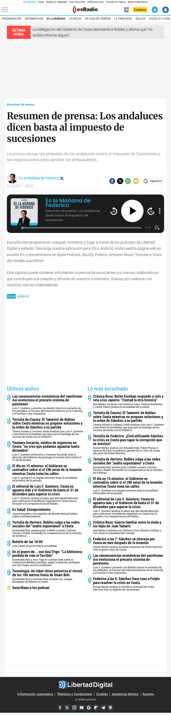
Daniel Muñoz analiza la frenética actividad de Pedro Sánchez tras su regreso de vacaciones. (126, 584)
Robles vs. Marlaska (56, 2)
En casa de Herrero (98, 18)
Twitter (67, 707)
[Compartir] (112, 181)
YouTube (81, 707)
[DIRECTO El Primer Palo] (155, 9)
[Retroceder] (113, 210)
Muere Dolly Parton (138, 2)
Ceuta (41, 2)
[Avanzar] (150, 210)
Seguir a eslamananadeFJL (62, 178)
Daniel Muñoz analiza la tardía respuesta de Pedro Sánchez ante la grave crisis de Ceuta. (127, 544)
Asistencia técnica (125, 694)
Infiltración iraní (95, 2)
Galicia (140, 18)
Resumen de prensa (20, 104)
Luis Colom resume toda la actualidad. (34, 543)
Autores (148, 694)
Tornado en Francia (116, 2)
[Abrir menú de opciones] (159, 211)
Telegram (103, 707)
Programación (11, 18)
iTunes (110, 707)
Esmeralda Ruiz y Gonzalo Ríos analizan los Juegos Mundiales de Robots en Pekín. (47, 576)
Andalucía (23, 296)
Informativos (34, 18)
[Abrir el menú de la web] (36, 9)
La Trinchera (123, 18)
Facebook (60, 707)
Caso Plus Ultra (77, 2)
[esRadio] (85, 10)
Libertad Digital (85, 684)
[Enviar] (128, 181)
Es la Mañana (56, 18)
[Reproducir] (132, 211)
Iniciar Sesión (165, 9)
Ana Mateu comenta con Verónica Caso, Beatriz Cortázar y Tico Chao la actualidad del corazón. (127, 527)
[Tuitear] (120, 181)
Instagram (74, 707)
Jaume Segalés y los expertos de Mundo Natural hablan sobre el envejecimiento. (45, 513)
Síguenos (156, 181)
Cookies (102, 694)
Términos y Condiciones (74, 694)
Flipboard (96, 707)
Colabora (140, 10)
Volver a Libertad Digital (126, 9)
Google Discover (89, 707)
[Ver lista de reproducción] (157, 228)
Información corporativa (35, 694)
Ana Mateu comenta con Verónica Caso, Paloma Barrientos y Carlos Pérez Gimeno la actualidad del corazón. (128, 401)
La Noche (75, 18)
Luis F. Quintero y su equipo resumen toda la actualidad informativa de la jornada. (47, 473)
